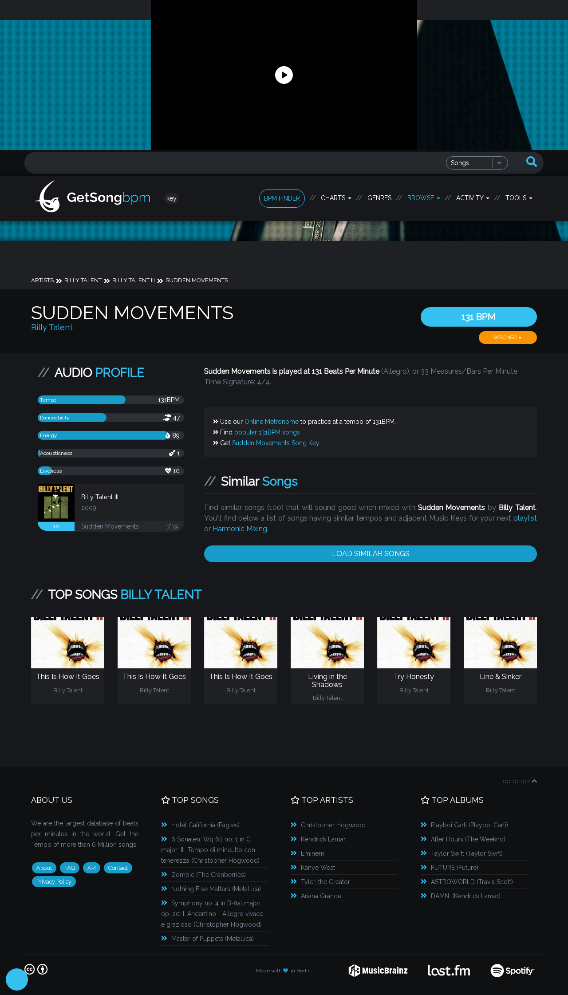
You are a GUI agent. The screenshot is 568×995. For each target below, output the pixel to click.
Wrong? (505, 337)
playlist (525, 518)
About (44, 868)
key (171, 198)
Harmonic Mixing (240, 529)
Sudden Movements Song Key (276, 442)
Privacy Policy (53, 881)
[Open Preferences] (17, 979)
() (205, 825)
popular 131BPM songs (267, 432)
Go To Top (516, 781)
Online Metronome (272, 421)
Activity (470, 197)
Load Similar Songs (371, 553)
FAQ (69, 868)
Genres (379, 197)
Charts (334, 197)
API (91, 868)
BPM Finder (282, 198)
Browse (421, 197)
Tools (516, 197)
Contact (118, 868)
